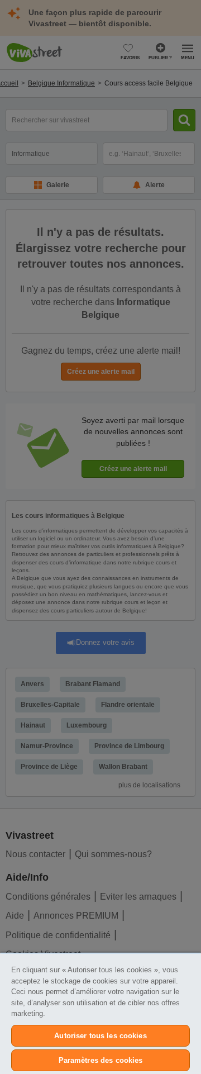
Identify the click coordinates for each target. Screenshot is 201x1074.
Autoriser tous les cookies (100, 1036)
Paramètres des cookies (101, 1060)
